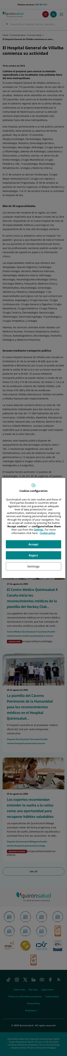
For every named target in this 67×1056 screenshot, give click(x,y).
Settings (33, 566)
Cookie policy (47, 533)
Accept (33, 544)
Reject (33, 555)
